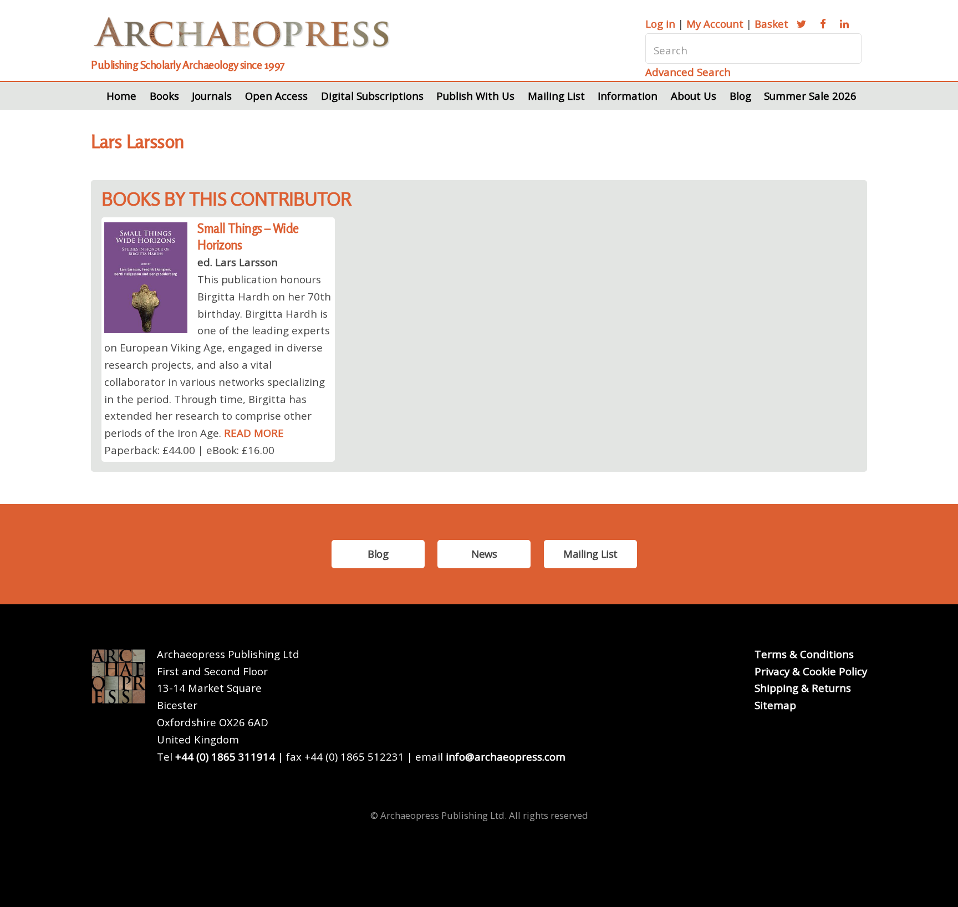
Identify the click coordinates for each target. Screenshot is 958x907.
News (484, 553)
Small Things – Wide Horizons (247, 237)
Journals (212, 96)
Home (121, 96)
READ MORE (254, 433)
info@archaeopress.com (505, 756)
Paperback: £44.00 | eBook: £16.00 (189, 450)
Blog (740, 96)
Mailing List (556, 96)
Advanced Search (688, 72)
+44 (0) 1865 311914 (225, 756)
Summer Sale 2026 (810, 96)
